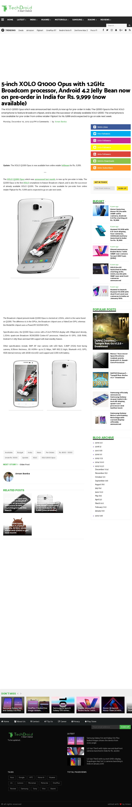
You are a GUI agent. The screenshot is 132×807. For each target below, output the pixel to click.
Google (21, 777)
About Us (20, 721)
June (97, 492)
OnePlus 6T (51, 30)
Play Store (91, 721)
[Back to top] (125, 797)
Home (10, 20)
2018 (97, 446)
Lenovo (20, 783)
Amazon (30, 30)
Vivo (44, 788)
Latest (20, 20)
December (100, 469)
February (99, 507)
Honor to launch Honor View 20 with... (112, 709)
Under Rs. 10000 (11, 458)
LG (11, 783)
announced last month (45, 179)
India (33, 20)
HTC (31, 777)
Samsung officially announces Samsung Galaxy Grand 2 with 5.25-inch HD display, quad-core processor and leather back (119, 400)
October (99, 477)
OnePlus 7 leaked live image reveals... (37, 709)
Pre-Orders (50, 452)
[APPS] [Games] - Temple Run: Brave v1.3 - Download (119, 375)
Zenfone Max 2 (81, 30)
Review (13, 788)
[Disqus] (44, 574)
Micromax (32, 783)
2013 (97, 466)
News (39, 452)
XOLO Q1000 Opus (15, 179)
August (98, 484)
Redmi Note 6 (65, 30)
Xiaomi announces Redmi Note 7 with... (87, 709)
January (98, 511)
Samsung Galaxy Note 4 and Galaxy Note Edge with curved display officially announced (119, 418)
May (97, 495)
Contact (35, 721)
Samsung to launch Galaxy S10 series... (62, 709)
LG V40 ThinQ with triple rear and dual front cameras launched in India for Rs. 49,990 (105, 750)
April (97, 499)
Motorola (61, 20)
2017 (97, 450)
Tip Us (50, 721)
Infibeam (65, 165)
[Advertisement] (72, 8)
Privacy (76, 721)
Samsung (77, 20)
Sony (35, 788)
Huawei (45, 20)
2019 (97, 442)
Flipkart (40, 30)
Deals (21, 30)
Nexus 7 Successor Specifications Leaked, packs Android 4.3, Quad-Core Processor (119, 358)
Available (8, 452)
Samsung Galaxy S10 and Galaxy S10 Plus (12, 709)
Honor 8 (41, 777)
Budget (20, 452)
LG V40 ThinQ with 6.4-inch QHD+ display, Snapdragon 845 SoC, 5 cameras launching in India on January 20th (105, 761)
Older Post (25, 464)
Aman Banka (61, 121)
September (100, 480)
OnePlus (56, 783)
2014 (97, 462)
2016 (97, 454)
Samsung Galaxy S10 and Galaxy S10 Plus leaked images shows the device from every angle (103, 740)
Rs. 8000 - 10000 (65, 452)
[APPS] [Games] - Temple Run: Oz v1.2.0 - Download (109, 343)
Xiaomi (91, 20)
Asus (12, 777)
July (96, 488)
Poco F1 (94, 30)
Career (63, 721)
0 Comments (43, 121)
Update (25, 458)
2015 (97, 458)
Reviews (105, 20)
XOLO (26, 183)
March (97, 503)
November (100, 473)
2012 (97, 515)
